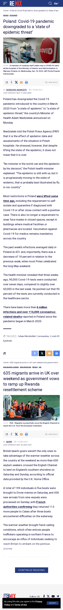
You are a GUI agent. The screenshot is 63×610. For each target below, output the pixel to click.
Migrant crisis (11, 367)
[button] (53, 603)
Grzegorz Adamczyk (16, 90)
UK (40, 367)
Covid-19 (54, 336)
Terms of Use (20, 605)
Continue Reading (31, 570)
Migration (25, 367)
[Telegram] (58, 596)
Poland (13, 15)
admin (9, 442)
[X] (48, 596)
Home (5, 10)
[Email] (21, 82)
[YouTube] (53, 596)
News (6, 15)
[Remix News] (15, 3)
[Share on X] (16, 82)
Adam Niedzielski (26, 336)
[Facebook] (44, 596)
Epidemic (7, 340)
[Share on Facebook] (11, 82)
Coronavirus (43, 336)
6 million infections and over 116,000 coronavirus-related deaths (29, 312)
